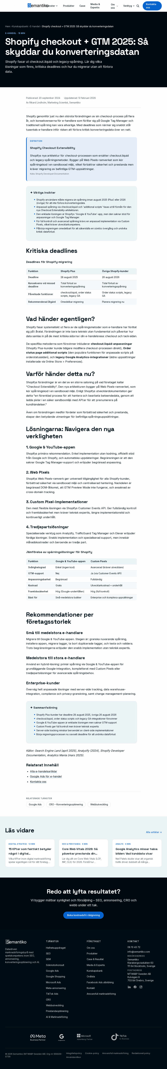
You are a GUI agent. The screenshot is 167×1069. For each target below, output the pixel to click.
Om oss (113, 6)
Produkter (68, 5)
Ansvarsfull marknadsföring (101, 993)
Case (82, 5)
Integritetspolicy (74, 1053)
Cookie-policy (92, 1053)
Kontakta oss (151, 6)
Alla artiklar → (154, 832)
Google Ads (35, 804)
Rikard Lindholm (37, 102)
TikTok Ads (52, 993)
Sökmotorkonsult (55, 965)
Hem (7, 26)
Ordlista (91, 976)
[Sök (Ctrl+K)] (138, 6)
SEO (48, 953)
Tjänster (50, 5)
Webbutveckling (99, 804)
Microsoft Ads (53, 982)
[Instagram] (141, 987)
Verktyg (127, 5)
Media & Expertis (95, 6)
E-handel (35, 26)
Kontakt (91, 988)
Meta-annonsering (56, 988)
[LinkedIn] (129, 987)
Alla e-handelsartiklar (43, 771)
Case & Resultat (95, 959)
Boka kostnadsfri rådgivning (83, 915)
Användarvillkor (73, 1057)
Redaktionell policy (141, 1053)
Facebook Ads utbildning (100, 982)
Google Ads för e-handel (46, 776)
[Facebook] (135, 987)
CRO (48, 999)
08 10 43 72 (134, 947)
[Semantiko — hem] (25, 5)
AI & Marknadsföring (57, 1017)
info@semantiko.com (139, 951)
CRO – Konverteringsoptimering (66, 804)
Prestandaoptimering (57, 1011)
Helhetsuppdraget (56, 947)
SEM (48, 959)
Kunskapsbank (20, 26)
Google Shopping (55, 976)
